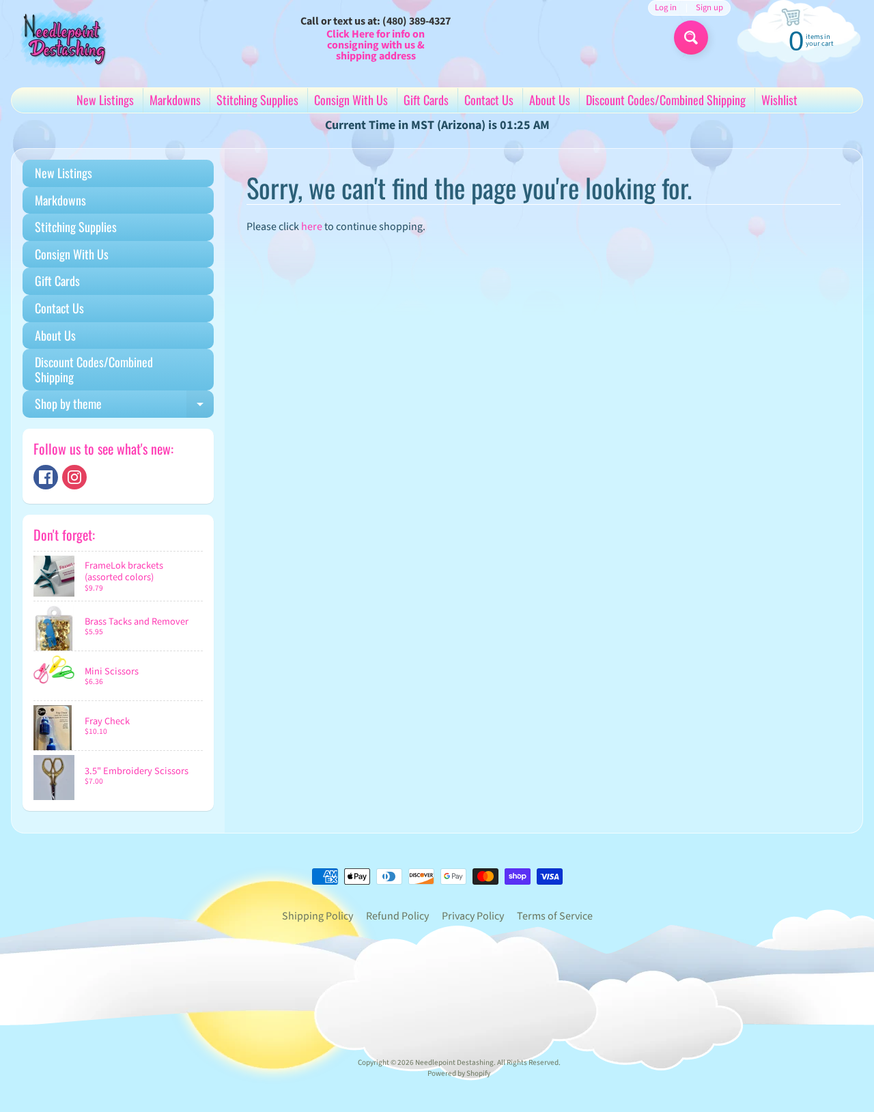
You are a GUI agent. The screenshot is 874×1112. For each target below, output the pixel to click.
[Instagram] (74, 477)
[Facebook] (45, 477)
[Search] (691, 37)
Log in (666, 7)
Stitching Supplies (257, 100)
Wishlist (779, 100)
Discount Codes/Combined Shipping (666, 100)
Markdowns (175, 100)
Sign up (709, 7)
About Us (549, 100)
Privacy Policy (473, 916)
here (311, 226)
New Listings (105, 100)
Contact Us (488, 100)
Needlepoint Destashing (454, 1062)
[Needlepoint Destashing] (62, 38)
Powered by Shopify (458, 1073)
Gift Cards (426, 100)
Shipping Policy (317, 916)
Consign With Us (351, 100)
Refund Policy (397, 916)
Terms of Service (555, 916)
